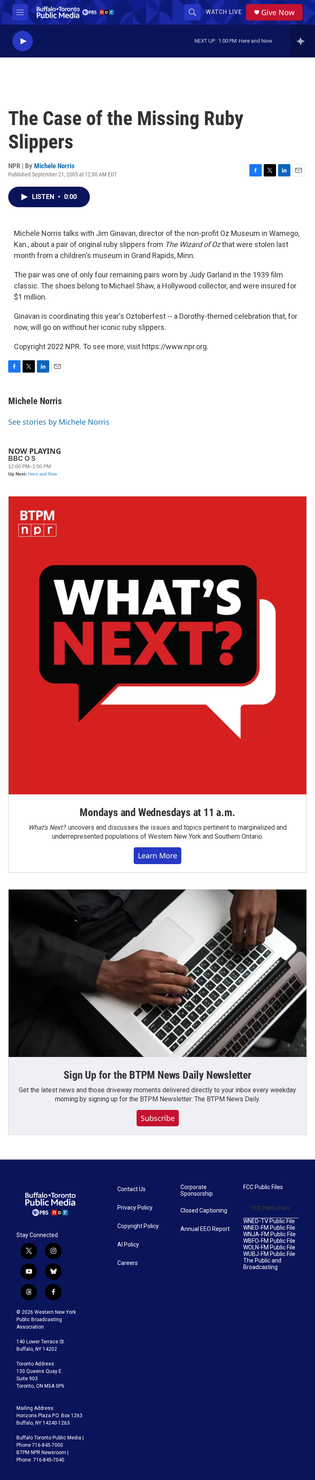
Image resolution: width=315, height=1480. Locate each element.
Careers (127, 1263)
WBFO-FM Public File (269, 1241)
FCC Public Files (263, 1187)
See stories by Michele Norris (59, 422)
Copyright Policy (138, 1226)
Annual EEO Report (205, 1229)
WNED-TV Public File (269, 1221)
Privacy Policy (135, 1208)
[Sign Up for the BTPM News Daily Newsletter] (157, 973)
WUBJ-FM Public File (269, 1254)
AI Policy (128, 1245)
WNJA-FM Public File (269, 1234)
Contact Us (131, 1189)
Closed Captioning (203, 1211)
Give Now (277, 12)
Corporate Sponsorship (196, 1190)
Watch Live (224, 12)
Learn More (157, 855)
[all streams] (303, 41)
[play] (22, 41)
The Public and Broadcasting (262, 1264)
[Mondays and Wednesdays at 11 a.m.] (157, 645)
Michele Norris (54, 166)
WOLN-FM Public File (269, 1247)
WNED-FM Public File (269, 1228)
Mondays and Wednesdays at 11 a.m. (157, 812)
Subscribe (158, 1118)
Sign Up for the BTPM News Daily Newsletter (157, 1075)
